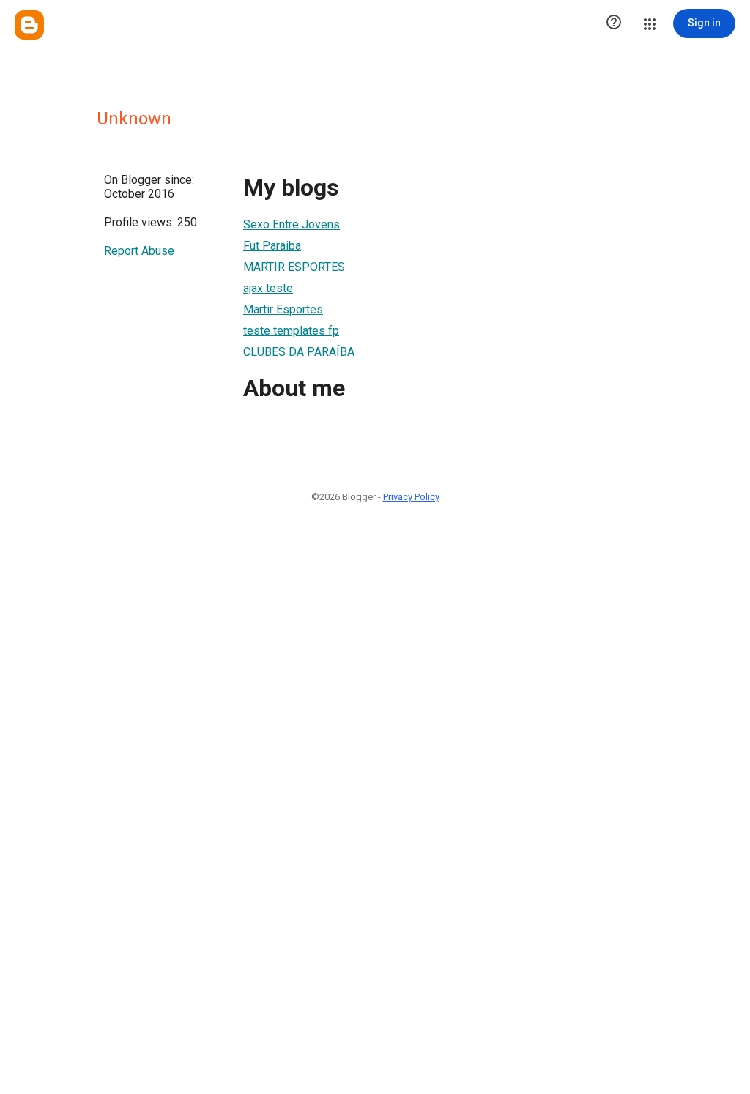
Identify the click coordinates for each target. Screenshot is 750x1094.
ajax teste (268, 288)
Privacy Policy (411, 496)
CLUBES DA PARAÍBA (298, 352)
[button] (613, 23)
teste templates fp (291, 331)
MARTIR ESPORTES (294, 267)
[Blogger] (29, 25)
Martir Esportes (283, 309)
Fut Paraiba (272, 246)
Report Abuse (139, 251)
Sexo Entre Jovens (291, 224)
